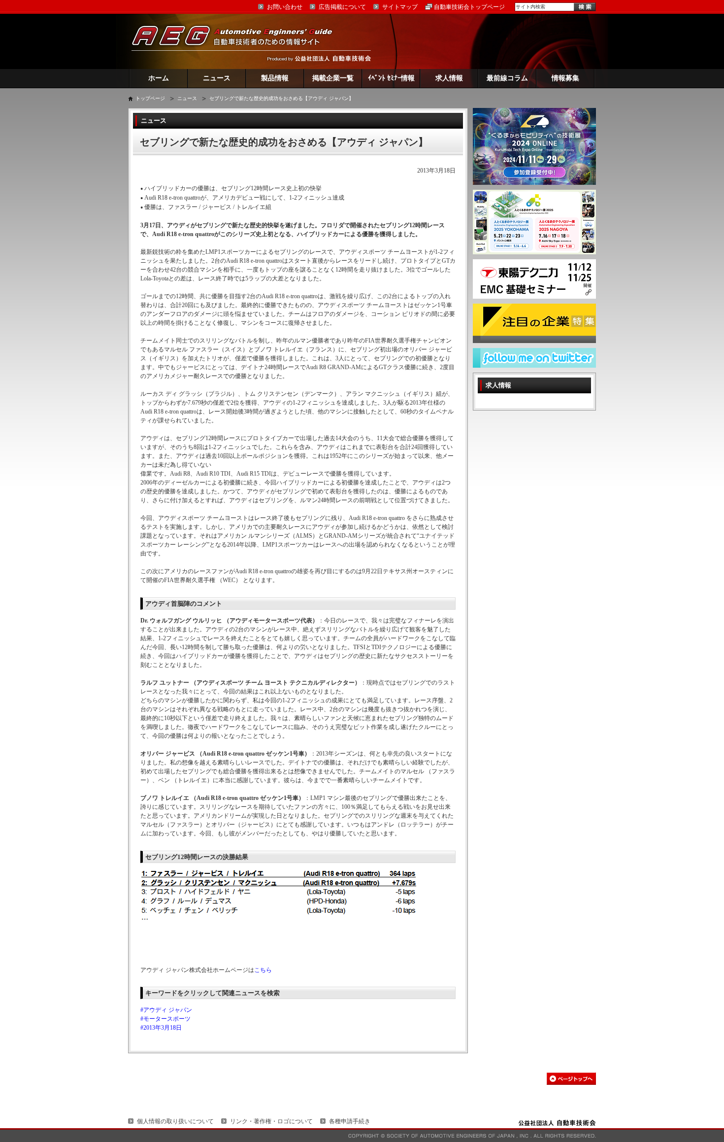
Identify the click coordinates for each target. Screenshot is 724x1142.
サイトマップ (400, 6)
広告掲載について (342, 6)
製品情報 (275, 78)
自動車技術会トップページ (469, 6)
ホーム (158, 78)
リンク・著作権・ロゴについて (271, 1121)
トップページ (150, 98)
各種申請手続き (349, 1121)
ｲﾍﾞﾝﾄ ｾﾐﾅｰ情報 (391, 78)
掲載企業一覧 (333, 78)
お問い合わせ (284, 6)
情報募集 (565, 78)
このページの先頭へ (571, 1079)
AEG (238, 41)
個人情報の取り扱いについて (175, 1121)
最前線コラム (507, 78)
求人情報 (449, 78)
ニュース (216, 78)
